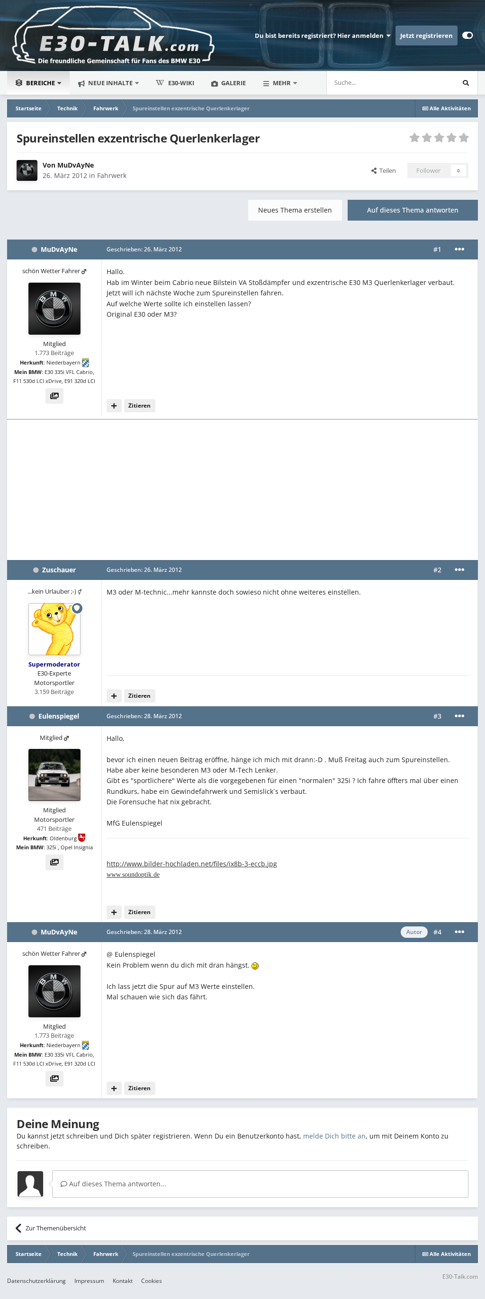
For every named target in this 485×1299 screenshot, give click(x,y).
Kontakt (123, 1281)
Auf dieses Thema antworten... (116, 1183)
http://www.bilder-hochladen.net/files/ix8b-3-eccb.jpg (192, 863)
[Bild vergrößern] (255, 965)
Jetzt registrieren (426, 35)
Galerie (233, 83)
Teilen (386, 170)
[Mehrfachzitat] (114, 405)
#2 (437, 569)
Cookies (151, 1281)
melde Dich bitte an (334, 1135)
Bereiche (40, 83)
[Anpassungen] (468, 35)
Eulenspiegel (58, 716)
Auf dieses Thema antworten (412, 209)
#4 (437, 931)
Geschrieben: (144, 249)
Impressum (89, 1281)
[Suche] (465, 83)
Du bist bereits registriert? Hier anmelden (320, 35)
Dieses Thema (422, 83)
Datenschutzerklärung (36, 1281)
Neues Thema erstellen (295, 209)
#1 (437, 249)
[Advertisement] (242, 489)
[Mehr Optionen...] (459, 249)
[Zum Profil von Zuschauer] (54, 629)
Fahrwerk (111, 175)
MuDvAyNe (75, 164)
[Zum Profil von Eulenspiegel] (54, 775)
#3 (437, 716)
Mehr (281, 83)
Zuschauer (59, 569)
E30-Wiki (181, 83)
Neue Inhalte (110, 83)
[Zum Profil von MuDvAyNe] (27, 170)
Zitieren (139, 405)
